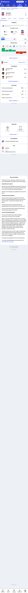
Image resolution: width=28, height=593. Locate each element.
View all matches (13, 58)
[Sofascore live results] (6, 1)
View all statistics (13, 100)
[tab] (3, 18)
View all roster (13, 134)
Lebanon (8, 8)
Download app (20, 1)
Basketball (3, 8)
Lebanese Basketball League (17, 8)
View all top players (13, 81)
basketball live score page (7, 241)
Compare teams (21, 62)
